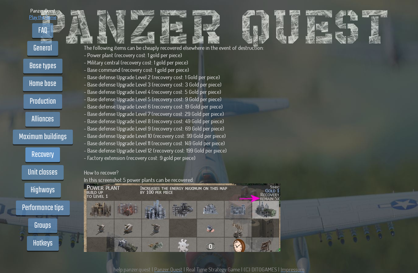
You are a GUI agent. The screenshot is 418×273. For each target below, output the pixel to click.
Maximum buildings (43, 137)
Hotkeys (43, 243)
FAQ (42, 30)
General (42, 48)
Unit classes (43, 172)
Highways (43, 190)
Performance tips (43, 207)
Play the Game (42, 17)
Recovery (43, 154)
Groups (42, 225)
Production (43, 101)
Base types (42, 66)
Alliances (43, 119)
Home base (42, 83)
